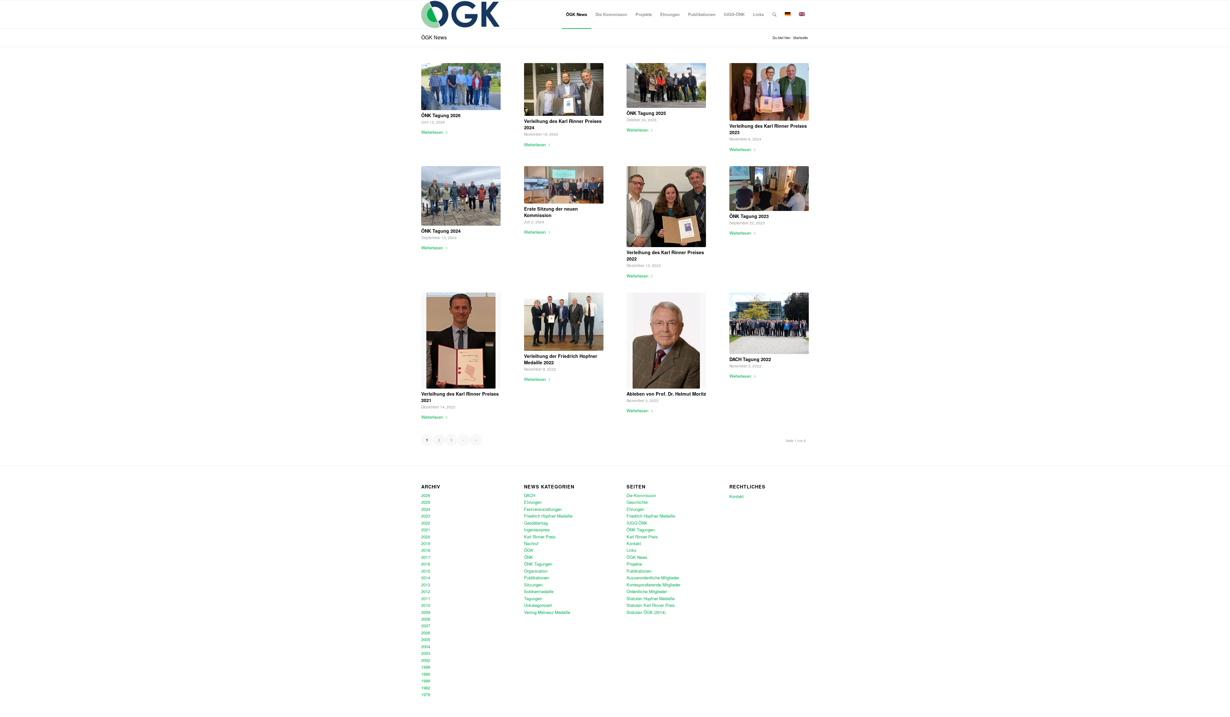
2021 (425, 530)
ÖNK (528, 557)
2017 (425, 557)
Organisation (535, 571)
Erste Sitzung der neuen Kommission (551, 211)
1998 (425, 667)
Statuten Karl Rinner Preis (651, 605)
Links (631, 550)
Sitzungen (533, 585)
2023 (425, 516)
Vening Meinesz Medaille (547, 612)
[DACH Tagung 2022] (769, 323)
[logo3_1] (460, 14)
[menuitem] (576, 14)
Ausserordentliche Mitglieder (653, 578)
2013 (425, 585)
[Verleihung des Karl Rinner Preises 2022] (666, 206)
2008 (425, 619)
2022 (425, 523)
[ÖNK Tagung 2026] (461, 86)
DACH (529, 495)
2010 (425, 605)
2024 (425, 509)
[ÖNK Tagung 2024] (461, 196)
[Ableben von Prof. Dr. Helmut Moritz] (666, 341)
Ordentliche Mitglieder (647, 591)
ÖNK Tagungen (538, 564)
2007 (425, 626)
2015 (425, 571)
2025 (425, 502)
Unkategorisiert (538, 605)
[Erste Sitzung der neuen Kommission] (563, 185)
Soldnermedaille (539, 591)
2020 (425, 537)
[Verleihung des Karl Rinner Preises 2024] (563, 89)
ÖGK (528, 550)
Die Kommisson (641, 495)
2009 (425, 612)
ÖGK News (434, 37)
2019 (425, 543)
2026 (425, 495)
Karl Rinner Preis (539, 537)
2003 (425, 653)
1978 (425, 694)
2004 (425, 646)
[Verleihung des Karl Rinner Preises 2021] (461, 341)
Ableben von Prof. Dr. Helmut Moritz (666, 394)
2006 (425, 633)
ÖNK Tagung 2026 (441, 115)
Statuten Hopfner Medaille (651, 598)
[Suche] (774, 14)
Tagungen (533, 598)
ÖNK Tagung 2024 (441, 231)
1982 (425, 688)
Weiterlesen (432, 132)
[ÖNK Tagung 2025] (666, 85)
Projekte (634, 564)
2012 (425, 591)
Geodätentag (536, 523)
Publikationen (536, 578)
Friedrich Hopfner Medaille (548, 516)
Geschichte (637, 502)
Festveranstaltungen (543, 509)
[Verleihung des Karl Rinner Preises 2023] (769, 92)
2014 (425, 578)
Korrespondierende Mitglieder (653, 585)
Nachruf (531, 543)
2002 (425, 660)
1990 (425, 674)
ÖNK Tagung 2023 (749, 216)
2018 (425, 550)
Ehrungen (533, 502)
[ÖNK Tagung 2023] (769, 188)
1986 (425, 681)
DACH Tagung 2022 (750, 359)
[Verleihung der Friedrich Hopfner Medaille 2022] (563, 322)
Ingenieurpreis (537, 530)
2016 (425, 564)
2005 (425, 639)
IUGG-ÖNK (637, 523)
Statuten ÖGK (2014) (646, 612)
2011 (425, 598)
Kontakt (634, 543)
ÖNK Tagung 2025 (646, 113)
